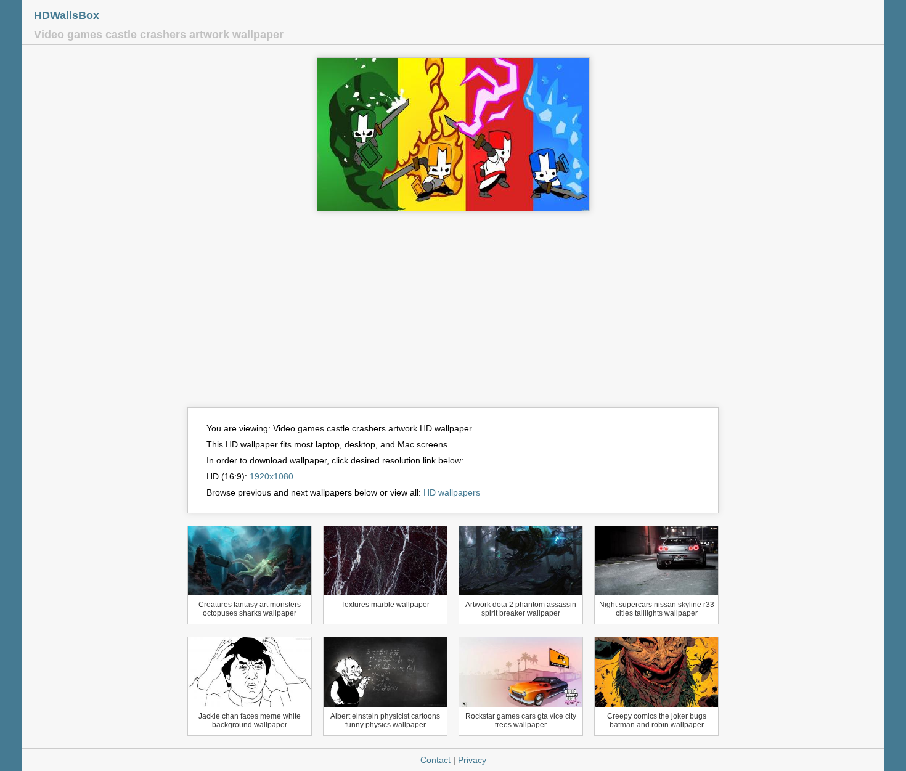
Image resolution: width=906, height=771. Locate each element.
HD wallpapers (451, 492)
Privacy (472, 760)
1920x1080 (271, 476)
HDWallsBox (66, 15)
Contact (435, 760)
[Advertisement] (453, 315)
